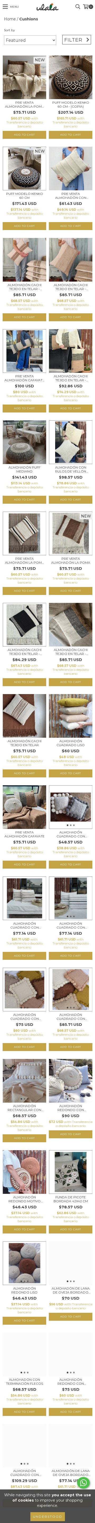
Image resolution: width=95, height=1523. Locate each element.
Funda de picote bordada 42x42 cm (71, 1199)
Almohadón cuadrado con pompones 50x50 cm (24, 1473)
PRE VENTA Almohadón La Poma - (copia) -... (24, 104)
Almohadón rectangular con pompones (24, 1108)
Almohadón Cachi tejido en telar (24, 743)
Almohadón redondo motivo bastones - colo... (24, 1199)
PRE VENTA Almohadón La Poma (70, 561)
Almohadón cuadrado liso (70, 743)
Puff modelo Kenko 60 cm (24, 196)
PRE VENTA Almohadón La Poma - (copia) (24, 561)
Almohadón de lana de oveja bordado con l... (71, 1290)
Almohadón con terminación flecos (24, 1382)
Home (10, 19)
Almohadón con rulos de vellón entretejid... (70, 469)
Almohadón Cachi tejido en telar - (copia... (24, 287)
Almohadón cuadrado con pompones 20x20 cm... (71, 834)
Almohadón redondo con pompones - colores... (71, 1108)
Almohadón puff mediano (24, 469)
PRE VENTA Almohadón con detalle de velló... (71, 196)
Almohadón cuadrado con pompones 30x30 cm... (24, 1017)
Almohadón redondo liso (24, 1290)
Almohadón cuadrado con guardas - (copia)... (24, 925)
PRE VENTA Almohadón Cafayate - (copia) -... (24, 378)
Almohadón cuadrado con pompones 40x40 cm (70, 1017)
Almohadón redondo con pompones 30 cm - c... (70, 1382)
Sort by (9, 30)
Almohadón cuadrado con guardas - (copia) (70, 925)
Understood (47, 1517)
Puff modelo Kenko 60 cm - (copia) (70, 104)
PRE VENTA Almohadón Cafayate (24, 834)
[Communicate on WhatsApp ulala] (83, 1483)
